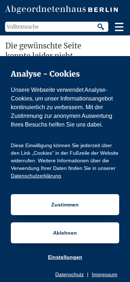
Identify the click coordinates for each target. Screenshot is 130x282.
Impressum (104, 274)
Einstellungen (65, 257)
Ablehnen (65, 233)
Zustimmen (65, 205)
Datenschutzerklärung (36, 176)
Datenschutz (69, 274)
